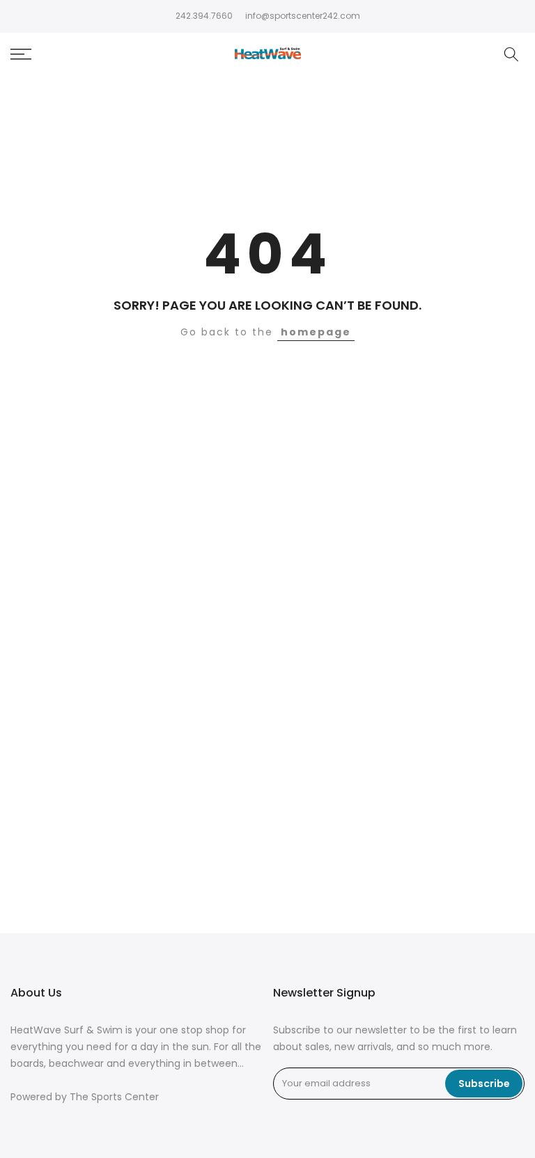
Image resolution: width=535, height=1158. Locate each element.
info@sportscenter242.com (302, 16)
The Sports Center (114, 1097)
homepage (316, 332)
